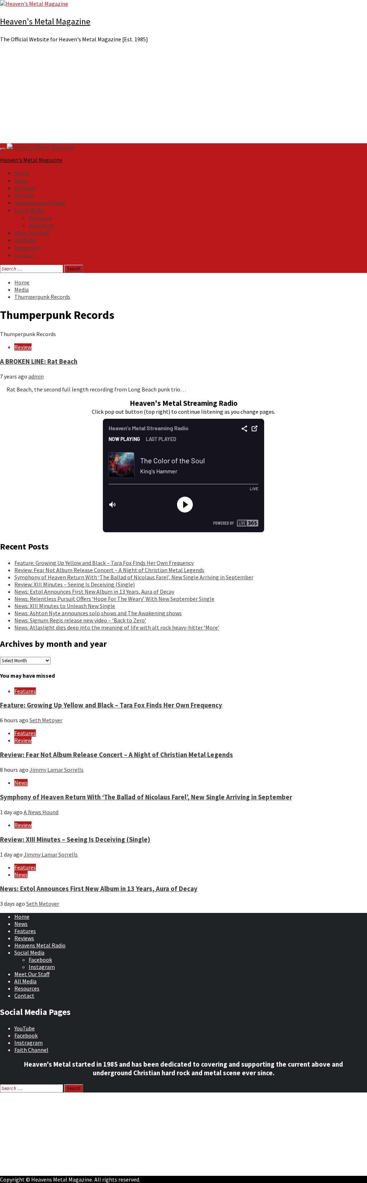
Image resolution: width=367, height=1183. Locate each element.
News (21, 180)
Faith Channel (31, 1049)
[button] (183, 126)
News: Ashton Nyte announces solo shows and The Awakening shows (98, 613)
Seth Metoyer (45, 720)
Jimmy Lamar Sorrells (56, 769)
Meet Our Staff (31, 232)
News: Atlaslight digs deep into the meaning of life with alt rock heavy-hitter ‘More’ (116, 627)
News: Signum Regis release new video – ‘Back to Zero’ (80, 620)
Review (23, 347)
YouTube (24, 1028)
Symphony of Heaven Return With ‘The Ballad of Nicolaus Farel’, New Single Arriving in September (133, 577)
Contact (24, 255)
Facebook (40, 217)
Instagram (42, 225)
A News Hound (41, 812)
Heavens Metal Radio (40, 202)
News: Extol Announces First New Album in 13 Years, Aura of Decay (94, 591)
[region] (183, 95)
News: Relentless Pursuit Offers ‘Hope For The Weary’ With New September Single (114, 598)
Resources (26, 247)
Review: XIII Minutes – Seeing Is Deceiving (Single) (74, 584)
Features (25, 187)
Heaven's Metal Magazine (45, 21)
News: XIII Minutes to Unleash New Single (64, 605)
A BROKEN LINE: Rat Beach (38, 361)
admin (36, 376)
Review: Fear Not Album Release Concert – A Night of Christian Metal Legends (109, 570)
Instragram (28, 1042)
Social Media (29, 210)
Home (21, 172)
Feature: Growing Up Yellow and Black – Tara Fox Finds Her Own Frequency (104, 562)
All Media (25, 239)
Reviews (24, 195)
